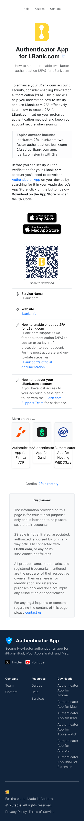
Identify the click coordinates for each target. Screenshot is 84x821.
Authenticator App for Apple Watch (67, 729)
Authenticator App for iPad (67, 715)
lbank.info (28, 313)
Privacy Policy (16, 812)
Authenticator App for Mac (67, 704)
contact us (33, 612)
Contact (55, 8)
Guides (39, 8)
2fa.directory (49, 484)
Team (9, 685)
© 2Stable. (13, 805)
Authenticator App (26, 179)
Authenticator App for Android (67, 745)
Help (26, 8)
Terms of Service (41, 812)
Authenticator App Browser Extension (67, 762)
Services (37, 698)
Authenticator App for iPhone (67, 690)
